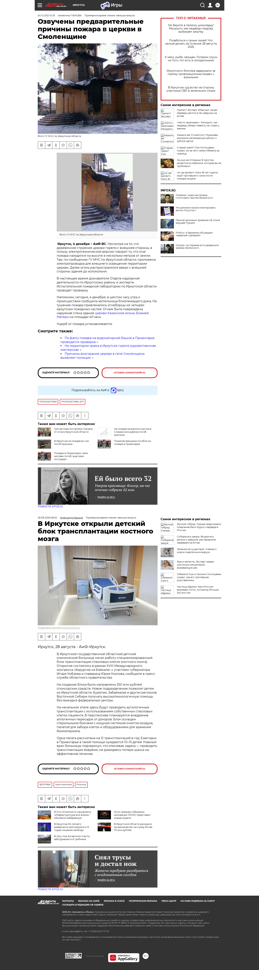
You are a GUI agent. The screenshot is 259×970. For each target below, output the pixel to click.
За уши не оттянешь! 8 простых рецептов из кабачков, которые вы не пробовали (199, 163)
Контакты (68, 901)
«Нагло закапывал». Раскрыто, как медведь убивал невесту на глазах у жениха (198, 125)
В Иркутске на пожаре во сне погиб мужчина (71, 442)
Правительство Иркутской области (59, 627)
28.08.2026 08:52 (47, 517)
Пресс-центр (169, 901)
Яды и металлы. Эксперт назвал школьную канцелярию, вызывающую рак (195, 564)
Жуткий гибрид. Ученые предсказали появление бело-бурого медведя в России (199, 527)
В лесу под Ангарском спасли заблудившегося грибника (72, 838)
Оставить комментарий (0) (129, 372)
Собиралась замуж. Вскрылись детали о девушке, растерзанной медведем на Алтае (196, 539)
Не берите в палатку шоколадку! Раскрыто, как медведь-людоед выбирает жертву (191, 28)
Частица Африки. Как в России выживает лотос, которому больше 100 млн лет (198, 589)
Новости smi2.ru (50, 506)
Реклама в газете (114, 901)
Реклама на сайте (89, 901)
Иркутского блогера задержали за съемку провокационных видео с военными (191, 74)
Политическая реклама (143, 901)
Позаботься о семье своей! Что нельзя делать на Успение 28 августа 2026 (191, 44)
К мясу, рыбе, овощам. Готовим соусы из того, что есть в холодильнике (191, 59)
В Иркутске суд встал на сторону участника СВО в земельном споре (190, 89)
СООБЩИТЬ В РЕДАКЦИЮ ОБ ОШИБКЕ (83, 905)
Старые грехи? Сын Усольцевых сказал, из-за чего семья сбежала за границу (198, 150)
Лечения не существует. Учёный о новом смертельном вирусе (197, 551)
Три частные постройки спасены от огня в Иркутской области (73, 430)
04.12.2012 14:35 (46, 15)
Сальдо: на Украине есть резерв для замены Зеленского (197, 246)
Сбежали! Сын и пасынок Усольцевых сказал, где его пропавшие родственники (199, 577)
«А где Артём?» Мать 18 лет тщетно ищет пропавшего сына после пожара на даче (197, 175)
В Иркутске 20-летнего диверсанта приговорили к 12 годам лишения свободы (71, 827)
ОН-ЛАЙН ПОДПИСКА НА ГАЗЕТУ (198, 901)
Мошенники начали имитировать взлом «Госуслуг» (196, 209)
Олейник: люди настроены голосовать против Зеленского (194, 196)
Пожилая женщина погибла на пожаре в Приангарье (132, 442)
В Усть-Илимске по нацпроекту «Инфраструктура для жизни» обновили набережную (72, 814)
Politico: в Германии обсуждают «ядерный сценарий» (194, 234)
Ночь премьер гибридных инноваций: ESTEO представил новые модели (132, 814)
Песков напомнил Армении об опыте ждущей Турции (198, 221)
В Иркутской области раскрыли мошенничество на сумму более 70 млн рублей (133, 827)
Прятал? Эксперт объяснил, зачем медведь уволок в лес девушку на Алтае (197, 113)
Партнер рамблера (95, 956)
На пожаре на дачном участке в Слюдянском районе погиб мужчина (132, 431)
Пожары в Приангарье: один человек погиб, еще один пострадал (71, 456)
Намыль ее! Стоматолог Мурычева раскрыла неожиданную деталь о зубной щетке (197, 138)
